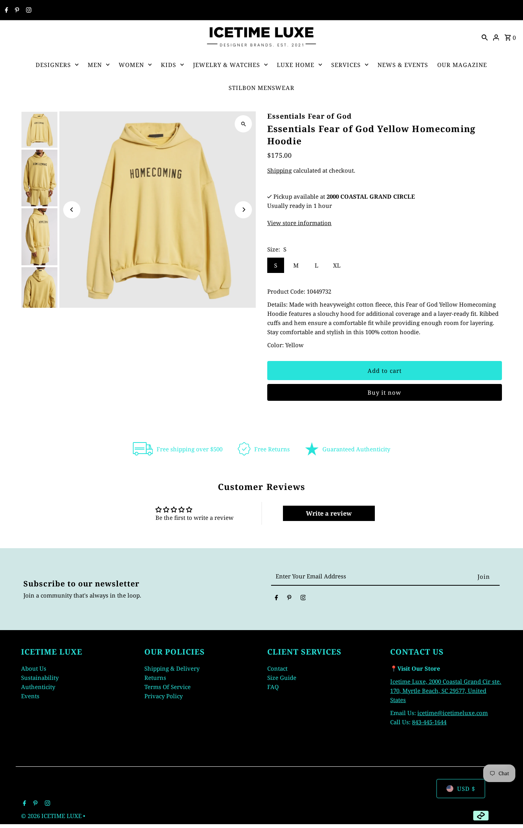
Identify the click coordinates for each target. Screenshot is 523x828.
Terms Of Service (167, 687)
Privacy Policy (163, 696)
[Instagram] (27, 10)
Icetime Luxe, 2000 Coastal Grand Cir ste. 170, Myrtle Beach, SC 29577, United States (445, 691)
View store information (299, 223)
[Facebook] (5, 10)
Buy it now (384, 392)
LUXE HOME (295, 65)
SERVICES (346, 65)
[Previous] (71, 209)
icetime (427, 713)
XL (336, 265)
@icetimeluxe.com (462, 713)
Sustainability (40, 677)
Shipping (279, 170)
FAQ (273, 687)
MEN (95, 65)
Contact (277, 668)
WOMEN (131, 65)
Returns (155, 677)
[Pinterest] (16, 10)
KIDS (168, 65)
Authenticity (38, 687)
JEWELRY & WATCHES (226, 65)
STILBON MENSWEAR (261, 87)
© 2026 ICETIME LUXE (52, 816)
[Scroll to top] (506, 808)
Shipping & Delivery (171, 668)
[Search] (485, 36)
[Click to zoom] (243, 123)
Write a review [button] (329, 513)
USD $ (466, 788)
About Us (33, 668)
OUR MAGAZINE (462, 65)
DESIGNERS (53, 65)
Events (30, 696)
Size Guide (281, 677)
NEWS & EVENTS (403, 65)
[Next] (243, 209)
